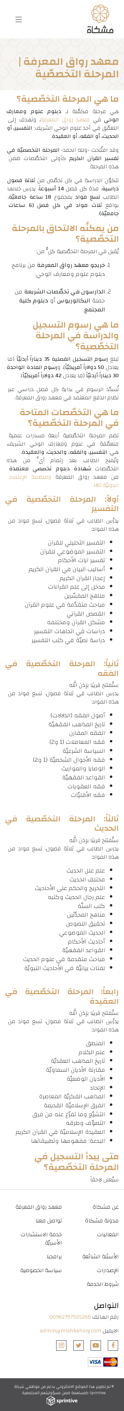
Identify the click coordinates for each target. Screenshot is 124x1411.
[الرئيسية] (99, 19)
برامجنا (54, 1256)
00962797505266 (70, 1317)
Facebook (113, 1345)
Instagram (61, 1345)
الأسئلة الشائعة (100, 1256)
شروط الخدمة (103, 1284)
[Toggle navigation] (18, 19)
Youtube (95, 1345)
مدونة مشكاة (102, 1220)
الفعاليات (108, 1234)
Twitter (78, 1345)
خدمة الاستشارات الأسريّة (41, 1238)
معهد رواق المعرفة (65, 119)
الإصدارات (108, 1270)
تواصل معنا (48, 1220)
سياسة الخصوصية (41, 1270)
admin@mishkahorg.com (70, 1330)
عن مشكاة (106, 1207)
